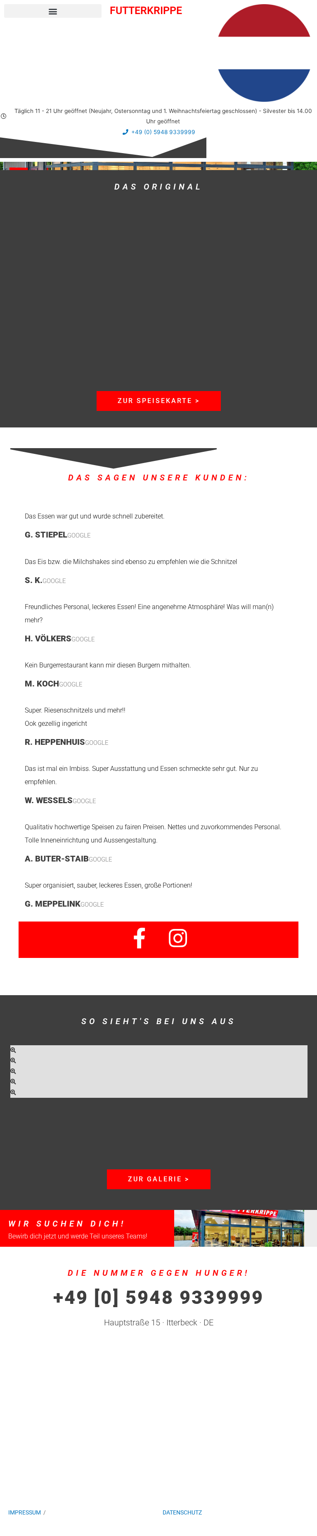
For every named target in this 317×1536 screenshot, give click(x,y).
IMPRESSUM (24, 1512)
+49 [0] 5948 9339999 (158, 1297)
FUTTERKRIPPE (146, 11)
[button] (53, 11)
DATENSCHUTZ (182, 1512)
